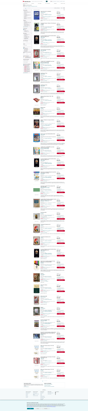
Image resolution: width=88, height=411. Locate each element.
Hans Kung (42, 334)
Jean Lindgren (48, 187)
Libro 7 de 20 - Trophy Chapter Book (46, 323)
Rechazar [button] (38, 408)
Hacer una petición (26, 386)
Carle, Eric (42, 225)
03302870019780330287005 (48, 39)
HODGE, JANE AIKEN (43, 50)
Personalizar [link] (45, 408)
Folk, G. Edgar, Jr (43, 274)
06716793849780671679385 (48, 138)
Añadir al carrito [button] (61, 29)
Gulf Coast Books (44, 350)
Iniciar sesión (54, 1)
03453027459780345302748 (48, 124)
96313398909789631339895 (48, 27)
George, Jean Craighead (44, 320)
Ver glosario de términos (47, 385)
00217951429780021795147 (48, 111)
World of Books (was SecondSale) (46, 16)
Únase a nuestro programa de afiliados (36, 394)
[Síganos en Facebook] (55, 393)
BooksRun (43, 67)
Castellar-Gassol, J (43, 12)
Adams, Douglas (43, 37)
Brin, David (42, 213)
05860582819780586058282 (48, 310)
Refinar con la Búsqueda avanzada (32, 6)
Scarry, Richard (43, 173)
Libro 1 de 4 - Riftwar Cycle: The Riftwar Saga (47, 311)
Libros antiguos (39, 3)
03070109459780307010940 (48, 65)
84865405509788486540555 (48, 14)
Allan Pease (42, 262)
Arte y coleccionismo (47, 3)
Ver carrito (27, 397)
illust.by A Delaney (46, 148)
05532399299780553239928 (48, 215)
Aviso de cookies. (30, 406)
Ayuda (63, 1)
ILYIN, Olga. (42, 346)
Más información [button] (25, 72)
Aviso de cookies (42, 398)
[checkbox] (23, 21)
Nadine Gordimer (43, 85)
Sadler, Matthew (43, 134)
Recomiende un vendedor (35, 395)
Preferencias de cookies (42, 397)
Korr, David (42, 148)
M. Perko (42, 285)
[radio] (23, 30)
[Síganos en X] (55, 394)
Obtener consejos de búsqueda (48, 384)
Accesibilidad (41, 399)
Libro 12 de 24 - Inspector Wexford (46, 125)
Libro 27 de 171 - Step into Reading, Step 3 (46, 177)
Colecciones (32, 3)
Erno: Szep (42, 24)
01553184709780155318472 (48, 100)
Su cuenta (58, 1)
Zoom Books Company (45, 42)
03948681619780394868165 (48, 176)
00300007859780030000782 (48, 372)
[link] (64, 8)
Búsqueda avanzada (25, 3)
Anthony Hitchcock (43, 187)
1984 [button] (26, 6)
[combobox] (38, 1)
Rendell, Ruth (42, 121)
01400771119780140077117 (48, 76)
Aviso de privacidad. (53, 406)
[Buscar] (46, 1)
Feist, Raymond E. (43, 308)
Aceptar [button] (30, 408)
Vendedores (55, 3)
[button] (24, 8)
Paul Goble (42, 108)
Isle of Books (43, 301)
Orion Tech (43, 102)
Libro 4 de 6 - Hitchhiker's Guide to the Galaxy (47, 40)
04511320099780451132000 (48, 299)
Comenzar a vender (63, 3)
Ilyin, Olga (42, 370)
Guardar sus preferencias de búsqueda (49, 386)
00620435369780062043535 (48, 228)
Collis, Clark (42, 358)
